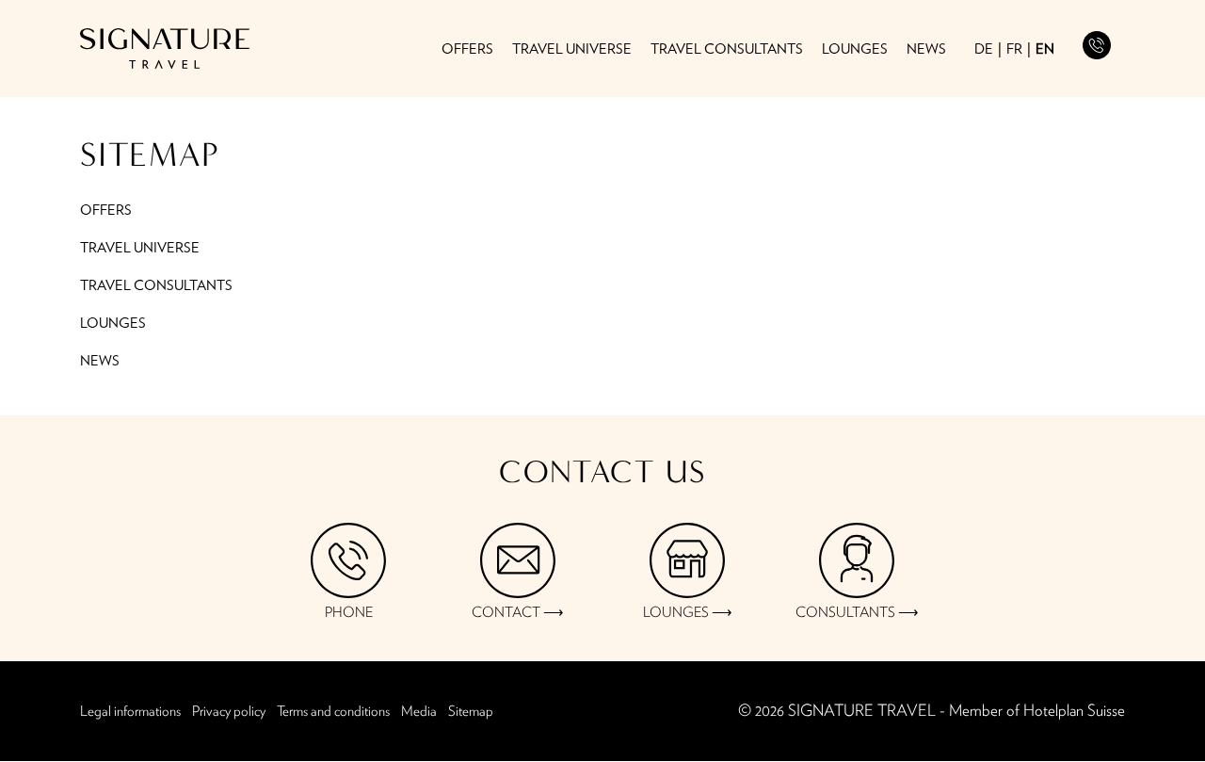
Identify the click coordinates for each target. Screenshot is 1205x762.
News (926, 49)
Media (419, 712)
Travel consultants (727, 49)
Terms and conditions (333, 712)
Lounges (855, 49)
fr (1014, 49)
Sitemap (470, 712)
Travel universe (572, 49)
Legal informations (130, 712)
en (1045, 49)
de (983, 49)
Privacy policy (228, 712)
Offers (467, 49)
